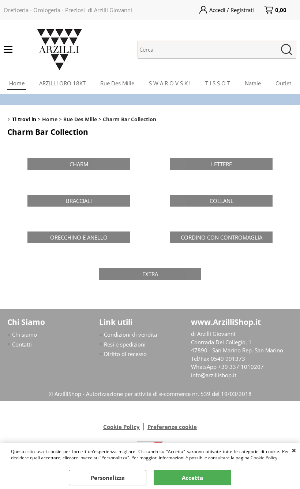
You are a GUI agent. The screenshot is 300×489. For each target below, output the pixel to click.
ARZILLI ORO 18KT (62, 83)
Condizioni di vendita (130, 334)
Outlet (283, 83)
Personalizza (108, 477)
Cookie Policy (264, 458)
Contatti (22, 344)
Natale (253, 83)
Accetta (192, 477)
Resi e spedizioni (125, 344)
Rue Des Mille (117, 83)
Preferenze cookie (172, 426)
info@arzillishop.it (213, 375)
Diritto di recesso (125, 354)
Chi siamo (24, 334)
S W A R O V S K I (170, 83)
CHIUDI (294, 450)
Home (17, 83)
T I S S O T (217, 83)
